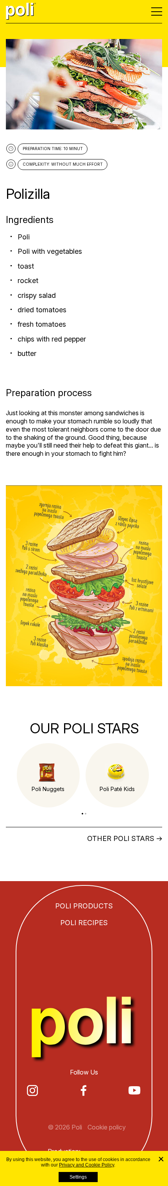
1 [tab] (82, 813)
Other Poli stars (120, 838)
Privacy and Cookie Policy (86, 1165)
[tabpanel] (48, 775)
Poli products (84, 906)
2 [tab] (85, 813)
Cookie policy (107, 1127)
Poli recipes (84, 923)
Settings (78, 1177)
